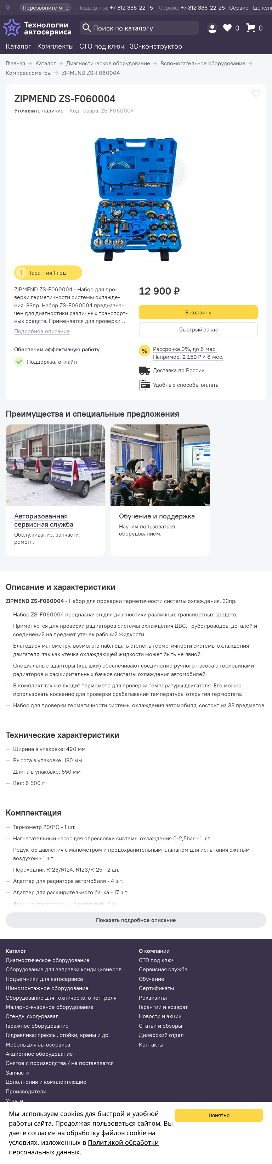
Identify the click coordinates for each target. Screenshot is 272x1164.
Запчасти (17, 1072)
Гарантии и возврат (163, 1006)
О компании (154, 950)
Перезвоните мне (46, 7)
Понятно (219, 1115)
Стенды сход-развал (32, 1016)
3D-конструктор (156, 46)
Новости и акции (160, 1016)
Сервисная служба (163, 969)
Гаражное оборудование (37, 1025)
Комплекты (55, 46)
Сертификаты (156, 988)
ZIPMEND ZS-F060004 (91, 73)
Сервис (238, 7)
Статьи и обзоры (160, 1025)
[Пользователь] (212, 28)
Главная (15, 63)
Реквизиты (153, 997)
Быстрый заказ (198, 329)
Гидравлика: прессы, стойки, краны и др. (58, 1034)
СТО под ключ (101, 46)
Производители (26, 1091)
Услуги (14, 1100)
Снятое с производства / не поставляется (60, 1062)
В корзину (198, 312)
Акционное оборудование (39, 1053)
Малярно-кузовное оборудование (50, 1006)
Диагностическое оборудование (108, 63)
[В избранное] (256, 94)
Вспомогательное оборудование (202, 63)
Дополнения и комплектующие (46, 1081)
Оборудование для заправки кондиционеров (63, 969)
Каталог (19, 46)
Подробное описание (42, 331)
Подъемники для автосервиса (44, 978)
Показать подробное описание (136, 919)
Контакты (151, 1044)
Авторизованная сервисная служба (43, 519)
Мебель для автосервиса (38, 1044)
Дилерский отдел (161, 1034)
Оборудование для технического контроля (61, 997)
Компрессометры (28, 73)
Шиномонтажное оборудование (47, 988)
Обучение (151, 978)
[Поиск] (139, 28)
